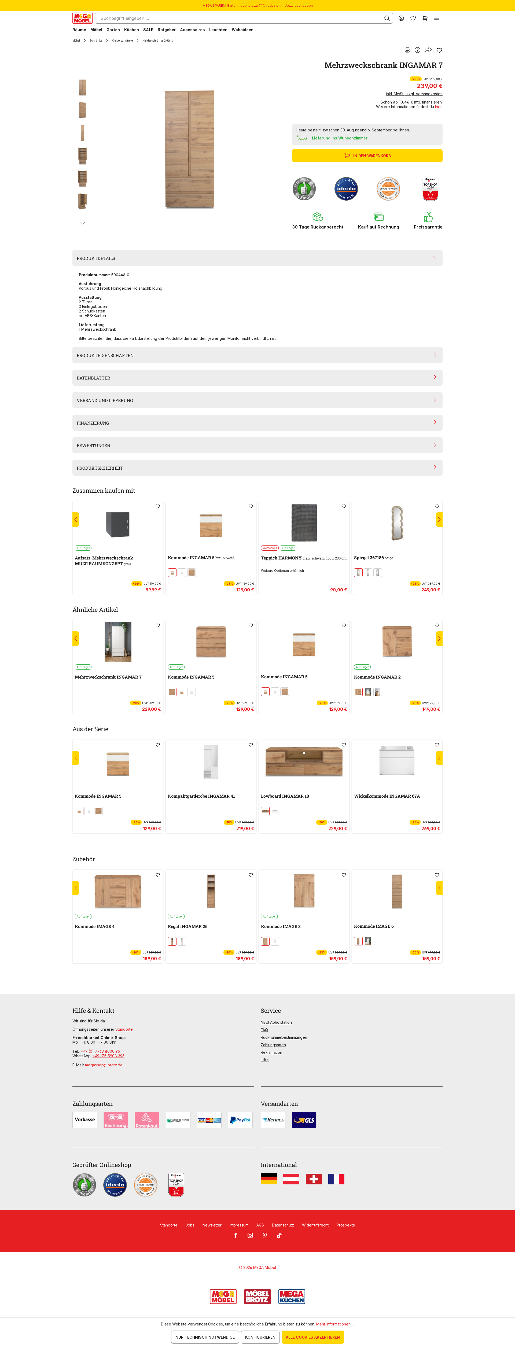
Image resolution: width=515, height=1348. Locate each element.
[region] (179, 148)
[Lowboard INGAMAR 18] (304, 761)
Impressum (239, 1225)
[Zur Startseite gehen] (82, 18)
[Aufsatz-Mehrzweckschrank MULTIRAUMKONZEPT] (118, 523)
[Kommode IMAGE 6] (397, 891)
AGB (260, 1225)
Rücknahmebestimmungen (284, 1037)
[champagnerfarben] (358, 572)
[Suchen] (387, 18)
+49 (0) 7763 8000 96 (100, 1051)
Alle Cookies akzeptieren (313, 1337)
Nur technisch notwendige (205, 1337)
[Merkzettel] (413, 18)
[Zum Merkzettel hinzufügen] (439, 50)
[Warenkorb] (425, 18)
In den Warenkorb (372, 155)
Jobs (190, 1225)
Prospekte (346, 1225)
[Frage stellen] (417, 50)
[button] (317, 220)
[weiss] (182, 572)
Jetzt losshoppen (299, 5)
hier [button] (438, 106)
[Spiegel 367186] (397, 523)
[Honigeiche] (191, 572)
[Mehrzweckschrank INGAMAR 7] (189, 148)
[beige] (368, 572)
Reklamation (271, 1052)
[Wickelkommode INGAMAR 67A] (397, 761)
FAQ (264, 1029)
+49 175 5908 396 (108, 1056)
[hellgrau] (377, 572)
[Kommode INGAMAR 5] (211, 523)
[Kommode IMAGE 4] (118, 891)
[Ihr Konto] (401, 18)
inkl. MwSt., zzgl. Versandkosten (414, 93)
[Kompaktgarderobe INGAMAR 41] (211, 761)
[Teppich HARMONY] (304, 523)
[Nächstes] (82, 223)
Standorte (124, 1029)
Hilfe (265, 1060)
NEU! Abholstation (276, 1022)
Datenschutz (283, 1225)
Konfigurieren (260, 1337)
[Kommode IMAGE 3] (304, 891)
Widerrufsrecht (315, 1225)
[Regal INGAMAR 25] (211, 891)
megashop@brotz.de (104, 1065)
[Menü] (437, 18)
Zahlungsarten (273, 1045)
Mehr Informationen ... (335, 1324)
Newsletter (212, 1225)
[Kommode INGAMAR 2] (397, 642)
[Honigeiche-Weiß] (172, 572)
